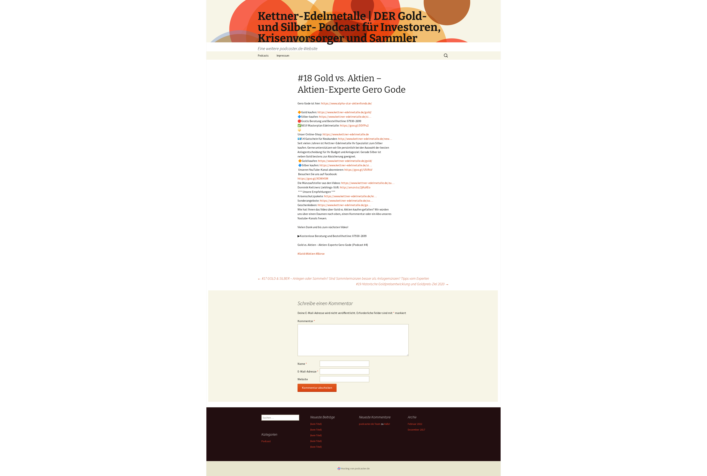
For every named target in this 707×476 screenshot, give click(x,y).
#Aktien (310, 253)
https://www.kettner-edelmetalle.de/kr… (350, 196)
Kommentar (306, 321)
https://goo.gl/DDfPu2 (354, 125)
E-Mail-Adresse (308, 371)
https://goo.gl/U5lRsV (358, 169)
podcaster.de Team (369, 424)
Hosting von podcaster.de (355, 468)
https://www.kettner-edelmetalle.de (346, 134)
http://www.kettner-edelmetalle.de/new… (365, 138)
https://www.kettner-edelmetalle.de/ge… (344, 205)
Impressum (283, 55)
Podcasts (263, 55)
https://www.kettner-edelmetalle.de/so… (346, 200)
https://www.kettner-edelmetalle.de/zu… (367, 183)
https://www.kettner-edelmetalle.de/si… (345, 116)
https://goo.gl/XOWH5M (313, 178)
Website (303, 379)
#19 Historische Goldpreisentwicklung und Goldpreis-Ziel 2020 (402, 284)
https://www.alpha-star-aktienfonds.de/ (346, 103)
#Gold (301, 253)
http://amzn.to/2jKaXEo (355, 187)
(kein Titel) (316, 424)
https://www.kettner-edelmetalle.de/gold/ (344, 112)
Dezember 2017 (416, 429)
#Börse (320, 253)
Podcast (266, 441)
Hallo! (387, 424)
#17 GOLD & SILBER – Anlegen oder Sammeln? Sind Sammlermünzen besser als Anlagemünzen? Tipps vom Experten (343, 278)
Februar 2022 (415, 424)
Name (302, 364)
